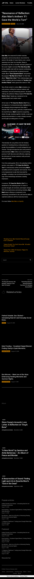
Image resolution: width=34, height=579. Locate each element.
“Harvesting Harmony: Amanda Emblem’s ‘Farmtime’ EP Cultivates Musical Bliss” (26, 284)
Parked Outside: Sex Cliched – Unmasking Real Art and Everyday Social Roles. (16, 317)
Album (3, 419)
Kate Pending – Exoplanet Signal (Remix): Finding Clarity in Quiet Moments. (17, 347)
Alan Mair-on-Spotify (17, 201)
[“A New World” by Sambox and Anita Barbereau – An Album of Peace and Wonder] (17, 446)
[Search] (30, 260)
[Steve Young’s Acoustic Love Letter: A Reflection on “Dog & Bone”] (17, 418)
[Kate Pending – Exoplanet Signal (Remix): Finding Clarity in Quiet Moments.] (17, 335)
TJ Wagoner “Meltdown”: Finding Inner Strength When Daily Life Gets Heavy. (16, 522)
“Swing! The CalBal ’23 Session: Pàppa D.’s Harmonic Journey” (16, 250)
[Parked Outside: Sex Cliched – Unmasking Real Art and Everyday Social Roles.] (17, 304)
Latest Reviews (6, 23)
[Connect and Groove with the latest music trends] (5, 3)
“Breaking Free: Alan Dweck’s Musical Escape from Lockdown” (16, 239)
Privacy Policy (23, 576)
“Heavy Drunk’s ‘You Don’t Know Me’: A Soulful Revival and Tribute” (17, 245)
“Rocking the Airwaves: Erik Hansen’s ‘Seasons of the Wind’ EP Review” (9, 283)
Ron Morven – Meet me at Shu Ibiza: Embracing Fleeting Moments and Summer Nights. (15, 376)
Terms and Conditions (13, 576)
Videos (13, 23)
